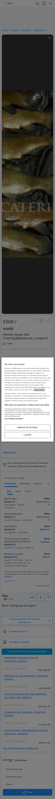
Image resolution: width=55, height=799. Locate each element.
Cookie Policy (39, 390)
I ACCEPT (28, 435)
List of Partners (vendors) (14, 419)
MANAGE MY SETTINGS (27, 428)
